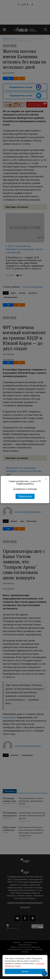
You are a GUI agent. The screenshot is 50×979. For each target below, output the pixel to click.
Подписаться (25, 496)
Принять (25, 971)
